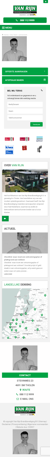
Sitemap (42, 421)
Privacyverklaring (19, 424)
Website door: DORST (25, 427)
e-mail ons (26, 398)
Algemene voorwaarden (38, 424)
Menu (8, 27)
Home (6, 35)
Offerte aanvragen (16, 71)
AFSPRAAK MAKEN (14, 80)
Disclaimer (6, 424)
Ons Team (13, 35)
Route (26, 389)
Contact (25, 375)
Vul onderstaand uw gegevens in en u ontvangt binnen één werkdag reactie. (21, 97)
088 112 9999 (27, 20)
